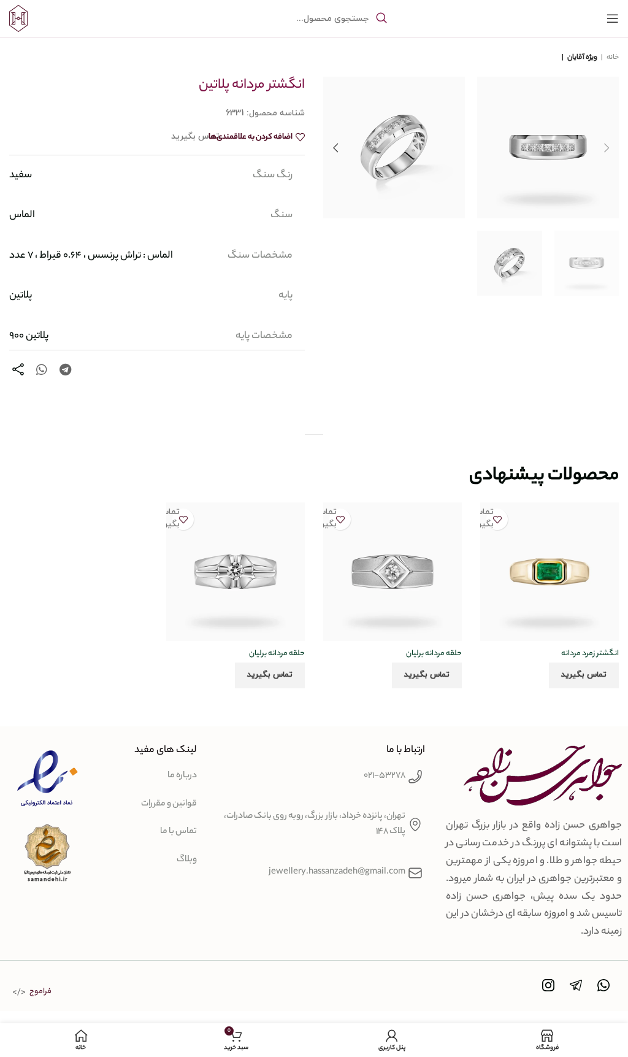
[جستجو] (381, 18)
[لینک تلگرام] (65, 369)
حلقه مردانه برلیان (434, 653)
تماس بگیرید (584, 674)
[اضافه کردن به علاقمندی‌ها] (497, 519)
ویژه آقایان (581, 58)
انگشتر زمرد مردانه (590, 653)
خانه (612, 58)
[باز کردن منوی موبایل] (612, 18)
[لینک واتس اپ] (41, 369)
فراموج (40, 991)
